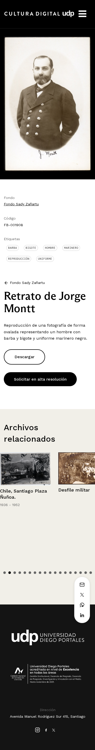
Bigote (31, 248)
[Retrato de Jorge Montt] (47, 103)
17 (85, 572)
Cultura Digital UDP (39, 16)
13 (65, 572)
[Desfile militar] (25, 468)
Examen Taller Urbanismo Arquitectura (74, 497)
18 (90, 572)
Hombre (50, 248)
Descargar (24, 356)
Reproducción (18, 259)
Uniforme (45, 259)
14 (70, 572)
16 (80, 572)
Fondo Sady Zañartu (21, 204)
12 (60, 572)
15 (75, 572)
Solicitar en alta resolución (40, 379)
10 (50, 572)
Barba (12, 248)
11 (55, 572)
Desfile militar (16, 490)
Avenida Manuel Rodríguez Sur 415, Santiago (47, 716)
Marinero (71, 248)
